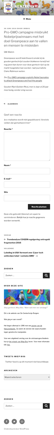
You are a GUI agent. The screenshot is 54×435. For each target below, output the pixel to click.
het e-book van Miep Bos (18, 342)
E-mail (7, 179)
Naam (7, 165)
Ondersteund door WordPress (16, 429)
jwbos (26, 28)
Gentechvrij (27, 6)
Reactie (8, 129)
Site (6, 192)
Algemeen (13, 104)
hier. (8, 345)
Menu (28, 19)
